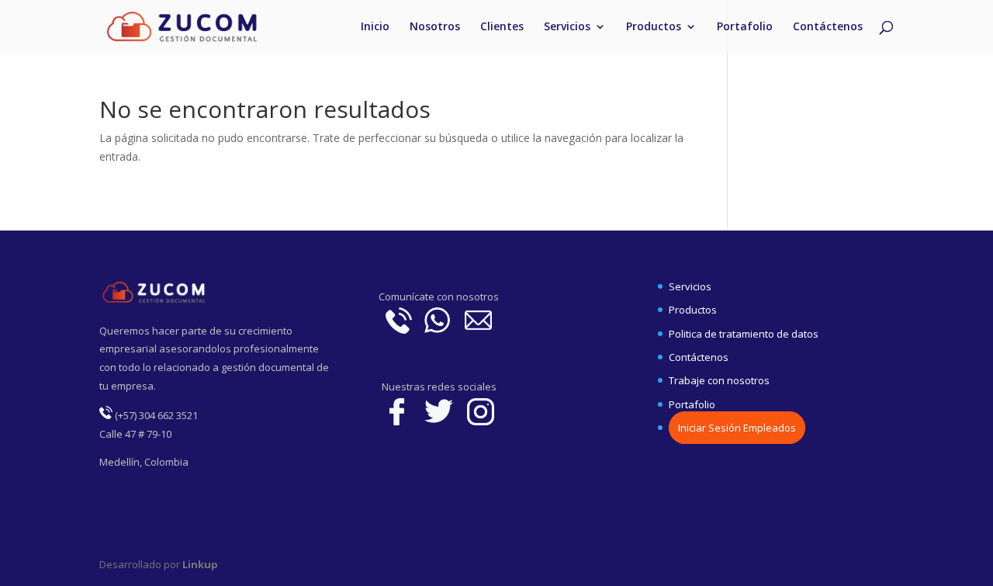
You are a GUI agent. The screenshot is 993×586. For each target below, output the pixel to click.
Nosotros (435, 27)
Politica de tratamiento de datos (743, 334)
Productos (653, 27)
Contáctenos (828, 27)
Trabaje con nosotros (719, 380)
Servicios (567, 27)
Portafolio (745, 27)
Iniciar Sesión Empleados (737, 428)
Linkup (199, 564)
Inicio (375, 27)
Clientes (502, 27)
